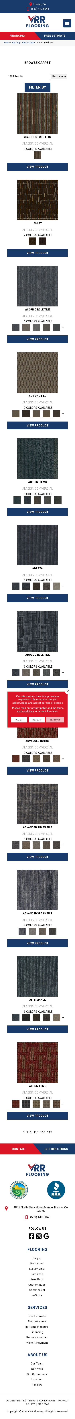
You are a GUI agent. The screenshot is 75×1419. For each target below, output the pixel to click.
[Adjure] (56, 413)
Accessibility (15, 1400)
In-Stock (37, 1295)
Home (7, 42)
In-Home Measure (36, 1326)
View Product (38, 167)
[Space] (37, 286)
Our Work (37, 1368)
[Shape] (37, 803)
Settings (55, 719)
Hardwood (37, 1263)
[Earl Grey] (47, 499)
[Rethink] (36, 586)
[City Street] (57, 499)
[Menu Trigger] (67, 23)
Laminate (37, 1274)
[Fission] (46, 327)
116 (42, 1132)
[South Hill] (46, 758)
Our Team (37, 1363)
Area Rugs (37, 1279)
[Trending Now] (37, 631)
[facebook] (32, 1236)
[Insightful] (46, 586)
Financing (37, 1332)
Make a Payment (37, 1342)
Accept (19, 719)
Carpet (37, 1258)
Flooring (16, 42)
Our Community (37, 1374)
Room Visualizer (37, 1337)
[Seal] (56, 327)
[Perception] (37, 544)
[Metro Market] (56, 758)
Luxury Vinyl (37, 1268)
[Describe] (36, 413)
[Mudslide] (37, 113)
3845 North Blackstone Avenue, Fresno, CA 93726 (40, 1209)
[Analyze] (26, 413)
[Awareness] (26, 586)
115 (35, 1132)
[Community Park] (37, 1062)
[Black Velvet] (42, 241)
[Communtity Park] (15, 758)
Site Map (43, 1404)
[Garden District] (36, 758)
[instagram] (39, 1236)
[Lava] (36, 327)
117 (49, 1132)
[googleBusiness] (47, 1236)
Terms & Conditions (41, 1400)
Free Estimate (37, 1316)
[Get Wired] (36, 672)
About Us (37, 1355)
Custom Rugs (37, 1284)
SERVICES (37, 1307)
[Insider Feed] (46, 672)
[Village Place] (26, 758)
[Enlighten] (56, 586)
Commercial (37, 1290)
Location (37, 1379)
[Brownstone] (37, 499)
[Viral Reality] (26, 672)
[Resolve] (37, 372)
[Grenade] (26, 327)
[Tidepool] (37, 458)
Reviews (37, 1384)
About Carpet (28, 42)
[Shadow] (52, 931)
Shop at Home (37, 1321)
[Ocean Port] (27, 499)
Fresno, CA (39, 4)
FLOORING (37, 1249)
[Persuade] (46, 413)
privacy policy (39, 707)
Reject (36, 719)
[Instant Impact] (56, 672)
